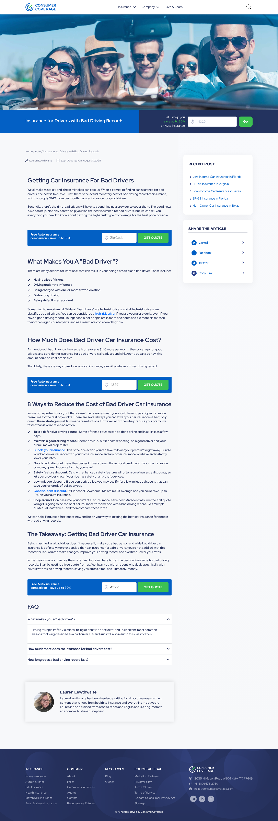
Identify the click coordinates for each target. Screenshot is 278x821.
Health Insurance (36, 792)
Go (245, 121)
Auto (38, 151)
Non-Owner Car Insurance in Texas (216, 206)
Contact (72, 798)
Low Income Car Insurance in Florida (217, 177)
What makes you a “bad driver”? (51, 619)
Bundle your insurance (49, 450)
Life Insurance (34, 787)
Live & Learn (174, 7)
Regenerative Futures (81, 803)
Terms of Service (145, 792)
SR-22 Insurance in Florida (210, 198)
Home (29, 151)
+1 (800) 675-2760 (206, 783)
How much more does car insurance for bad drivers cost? (69, 649)
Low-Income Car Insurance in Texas (217, 191)
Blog (108, 776)
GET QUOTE (153, 238)
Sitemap (140, 803)
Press (70, 782)
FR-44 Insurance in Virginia (211, 184)
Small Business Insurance (41, 803)
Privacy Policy (143, 782)
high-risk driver (105, 314)
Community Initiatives (80, 787)
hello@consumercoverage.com (213, 788)
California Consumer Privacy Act (155, 798)
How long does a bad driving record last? (58, 659)
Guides (109, 782)
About (71, 776)
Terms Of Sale (143, 787)
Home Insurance (35, 776)
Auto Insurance (35, 782)
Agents (71, 792)
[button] (127, 7)
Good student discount (50, 491)
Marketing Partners (147, 776)
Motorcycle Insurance (39, 798)
